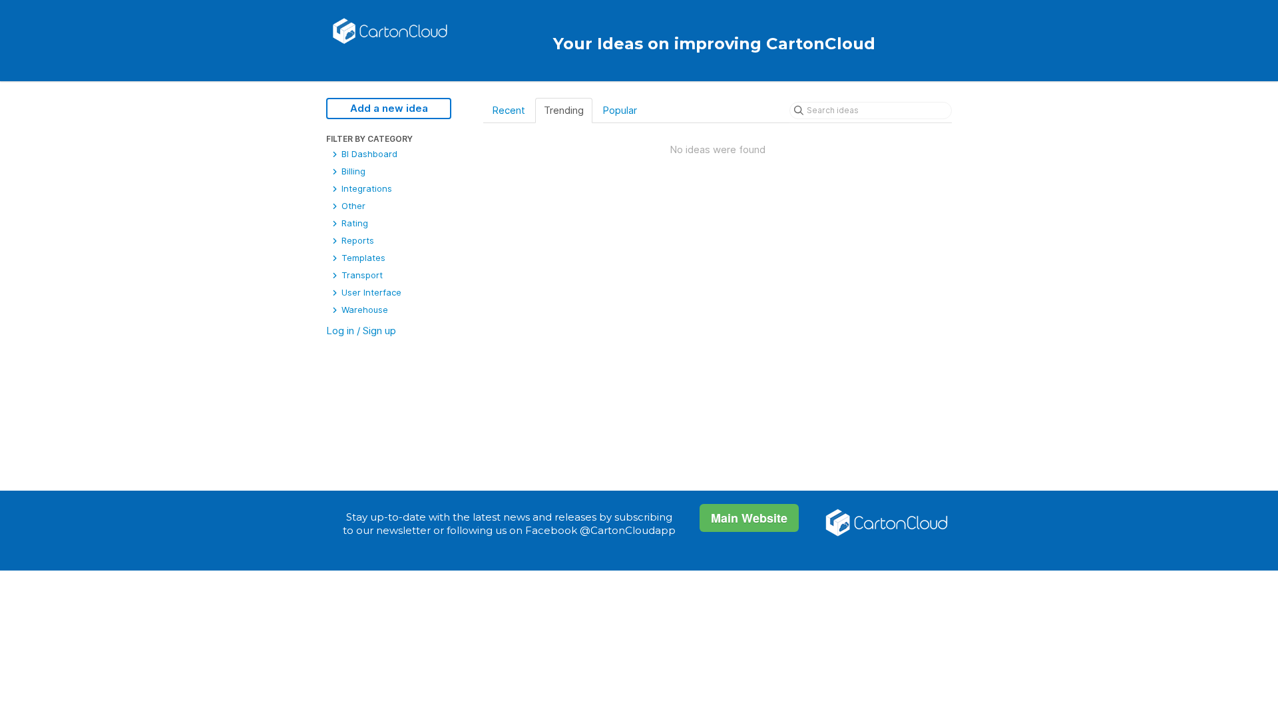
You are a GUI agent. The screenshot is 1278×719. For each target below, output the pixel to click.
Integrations (365, 188)
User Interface (370, 292)
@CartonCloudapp (628, 530)
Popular (619, 110)
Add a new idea (389, 108)
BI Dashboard (368, 153)
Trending (564, 110)
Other (352, 205)
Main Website (749, 518)
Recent (508, 110)
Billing (352, 171)
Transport (361, 275)
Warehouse (363, 309)
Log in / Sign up (361, 330)
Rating (353, 223)
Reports (356, 240)
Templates (362, 257)
